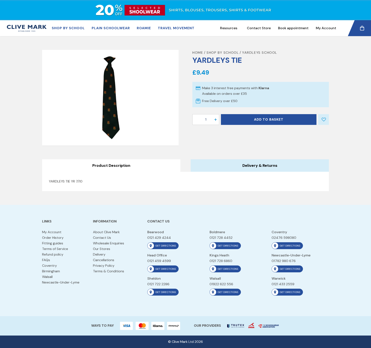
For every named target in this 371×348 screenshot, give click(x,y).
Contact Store (259, 28)
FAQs (46, 260)
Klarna (263, 88)
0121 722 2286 (158, 284)
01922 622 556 (221, 284)
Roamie (144, 28)
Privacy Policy (103, 265)
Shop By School (223, 52)
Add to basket (268, 119)
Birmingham (51, 271)
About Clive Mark (106, 232)
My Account (326, 28)
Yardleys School (259, 52)
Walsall (47, 276)
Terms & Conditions (108, 271)
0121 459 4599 (159, 261)
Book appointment (293, 28)
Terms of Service (55, 249)
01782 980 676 (284, 261)
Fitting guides (52, 243)
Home (197, 52)
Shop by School (68, 28)
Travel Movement (176, 28)
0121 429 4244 (159, 237)
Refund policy (52, 254)
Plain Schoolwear (111, 28)
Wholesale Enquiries (108, 243)
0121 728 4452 (221, 237)
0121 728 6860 (221, 261)
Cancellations (103, 260)
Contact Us (102, 237)
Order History (53, 237)
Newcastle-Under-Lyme (60, 282)
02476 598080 (284, 237)
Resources (228, 28)
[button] (215, 119)
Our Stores (101, 249)
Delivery (99, 254)
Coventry (49, 265)
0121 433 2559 (283, 284)
